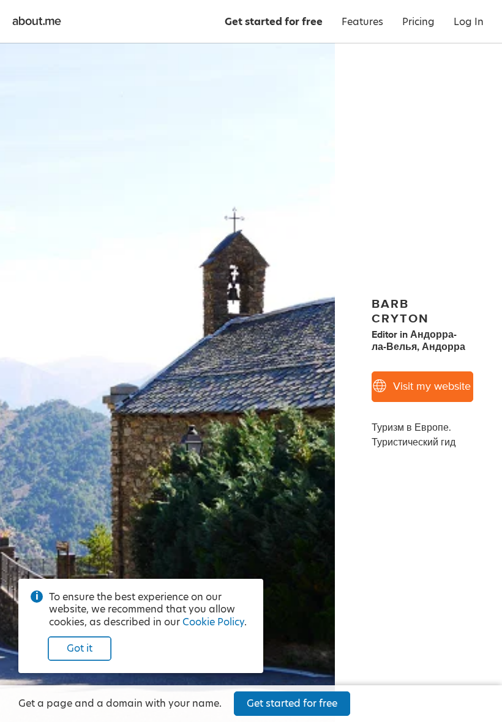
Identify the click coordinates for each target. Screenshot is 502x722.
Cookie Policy (213, 622)
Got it (79, 648)
